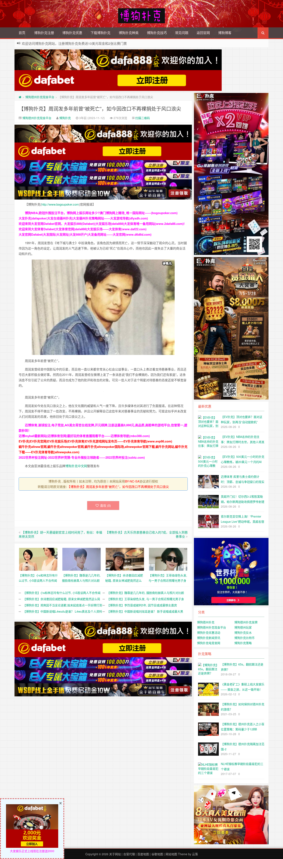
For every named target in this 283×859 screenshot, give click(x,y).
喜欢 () (105, 505)
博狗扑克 (65, 118)
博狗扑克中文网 (76, 466)
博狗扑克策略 (243, 643)
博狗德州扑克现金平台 (39, 97)
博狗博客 (224, 32)
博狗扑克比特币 (244, 638)
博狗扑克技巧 (157, 32)
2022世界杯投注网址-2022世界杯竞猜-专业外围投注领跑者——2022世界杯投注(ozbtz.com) (82, 457)
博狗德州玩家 (243, 627)
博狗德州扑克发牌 (246, 622)
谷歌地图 (157, 854)
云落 (195, 854)
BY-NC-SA (132, 481)
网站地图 (171, 854)
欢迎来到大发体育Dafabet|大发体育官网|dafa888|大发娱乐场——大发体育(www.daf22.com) (82, 229)
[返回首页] (20, 97)
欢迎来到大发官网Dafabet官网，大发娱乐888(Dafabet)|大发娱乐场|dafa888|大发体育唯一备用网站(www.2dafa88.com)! (102, 223)
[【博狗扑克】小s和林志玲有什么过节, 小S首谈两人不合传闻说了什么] (38, 559)
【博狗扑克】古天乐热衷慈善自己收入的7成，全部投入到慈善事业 (146, 534)
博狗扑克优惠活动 (208, 632)
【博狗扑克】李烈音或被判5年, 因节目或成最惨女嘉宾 (142, 605)
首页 (22, 32)
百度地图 (143, 854)
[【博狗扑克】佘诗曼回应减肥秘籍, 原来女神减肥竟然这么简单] (125, 559)
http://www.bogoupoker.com (60, 204)
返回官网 (203, 32)
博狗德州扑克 (205, 622)
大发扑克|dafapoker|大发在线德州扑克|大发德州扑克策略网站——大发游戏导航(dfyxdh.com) (83, 218)
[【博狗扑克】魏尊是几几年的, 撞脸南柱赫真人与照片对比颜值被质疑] (81, 559)
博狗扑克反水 (243, 632)
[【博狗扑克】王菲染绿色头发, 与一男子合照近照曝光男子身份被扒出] (168, 559)
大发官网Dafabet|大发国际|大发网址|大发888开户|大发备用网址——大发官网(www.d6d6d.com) (85, 234)
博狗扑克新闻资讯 (208, 638)
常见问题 (181, 32)
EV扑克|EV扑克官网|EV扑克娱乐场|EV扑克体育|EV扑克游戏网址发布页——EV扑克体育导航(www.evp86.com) (95, 441)
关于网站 (115, 854)
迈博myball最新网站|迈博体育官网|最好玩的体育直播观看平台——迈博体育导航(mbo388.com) (84, 436)
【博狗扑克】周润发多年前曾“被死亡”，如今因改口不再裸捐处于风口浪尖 (100, 108)
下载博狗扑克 (100, 32)
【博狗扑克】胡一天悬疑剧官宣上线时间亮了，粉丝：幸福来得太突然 (60, 534)
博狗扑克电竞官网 (208, 643)
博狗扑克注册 (44, 32)
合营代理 (129, 854)
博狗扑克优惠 (72, 32)
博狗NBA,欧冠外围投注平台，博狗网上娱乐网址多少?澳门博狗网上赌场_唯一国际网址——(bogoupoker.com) (101, 213)
